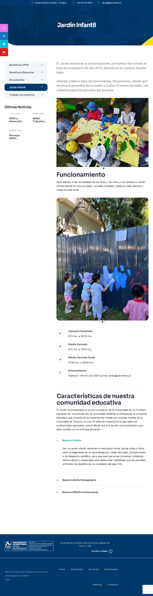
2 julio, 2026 (14, 114)
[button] (60, 132)
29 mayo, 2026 (15, 130)
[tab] (102, 441)
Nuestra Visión (71, 440)
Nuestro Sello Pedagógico (79, 480)
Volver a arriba (99, 551)
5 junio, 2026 (38, 114)
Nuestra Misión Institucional (80, 492)
